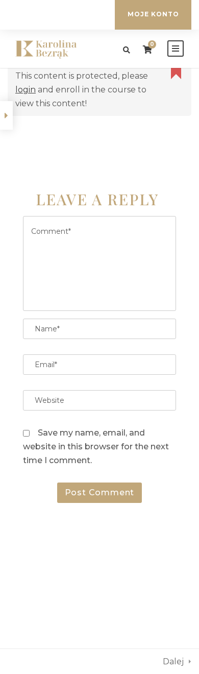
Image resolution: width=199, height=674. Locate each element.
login (25, 89)
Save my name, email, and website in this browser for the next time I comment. (96, 446)
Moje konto (153, 14)
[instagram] (72, 15)
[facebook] (56, 15)
